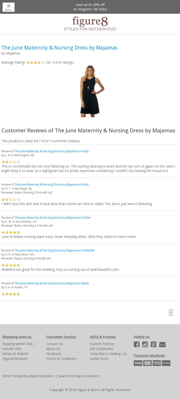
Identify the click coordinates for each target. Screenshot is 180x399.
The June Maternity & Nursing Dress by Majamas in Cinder (53, 218)
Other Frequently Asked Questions (28, 376)
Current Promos (102, 344)
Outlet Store (99, 358)
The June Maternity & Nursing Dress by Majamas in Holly (52, 151)
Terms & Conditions (61, 358)
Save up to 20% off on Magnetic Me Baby (90, 6)
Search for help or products (79, 376)
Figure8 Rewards (15, 358)
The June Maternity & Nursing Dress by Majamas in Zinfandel (54, 250)
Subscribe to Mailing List (108, 353)
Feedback (53, 353)
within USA (24, 344)
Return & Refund (15, 353)
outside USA (11, 348)
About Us (53, 348)
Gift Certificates (101, 348)
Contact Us (54, 344)
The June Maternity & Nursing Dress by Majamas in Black (52, 283)
